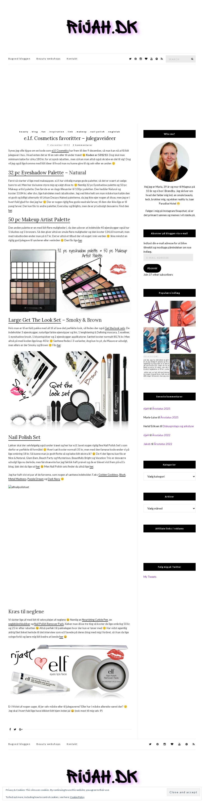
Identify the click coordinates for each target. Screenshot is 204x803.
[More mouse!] (156, 314)
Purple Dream (35, 478)
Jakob (147, 444)
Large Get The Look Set (34, 320)
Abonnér (152, 268)
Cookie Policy (77, 797)
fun (44, 131)
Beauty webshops (48, 58)
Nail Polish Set (24, 437)
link (70, 131)
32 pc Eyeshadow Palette (36, 173)
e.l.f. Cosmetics (60, 150)
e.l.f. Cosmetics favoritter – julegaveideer (70, 138)
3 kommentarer (82, 145)
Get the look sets (115, 328)
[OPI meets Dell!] (183, 340)
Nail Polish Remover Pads (49, 623)
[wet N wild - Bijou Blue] (156, 340)
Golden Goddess (108, 474)
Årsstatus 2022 (161, 435)
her (10, 210)
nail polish (97, 131)
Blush (122, 474)
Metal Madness (17, 478)
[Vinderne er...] (156, 367)
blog (35, 131)
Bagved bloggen (19, 58)
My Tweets (149, 576)
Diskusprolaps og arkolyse (178, 426)
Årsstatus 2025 (161, 408)
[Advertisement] (102, 94)
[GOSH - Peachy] (183, 314)
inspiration (56, 131)
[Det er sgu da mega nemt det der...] (183, 367)
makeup (82, 131)
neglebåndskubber (19, 623)
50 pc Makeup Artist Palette (39, 219)
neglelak (114, 131)
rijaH (146, 408)
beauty (23, 131)
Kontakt (72, 58)
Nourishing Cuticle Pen (95, 619)
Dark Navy (54, 478)
